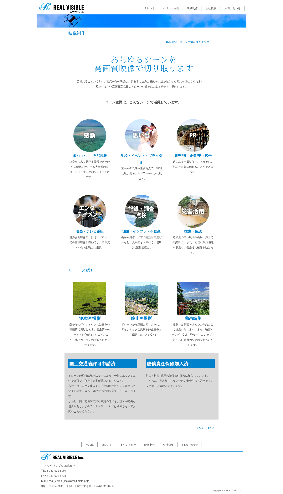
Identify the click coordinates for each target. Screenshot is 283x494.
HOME (89, 444)
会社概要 (211, 8)
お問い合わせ (232, 8)
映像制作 (192, 8)
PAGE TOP (204, 428)
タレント (149, 8)
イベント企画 (171, 8)
